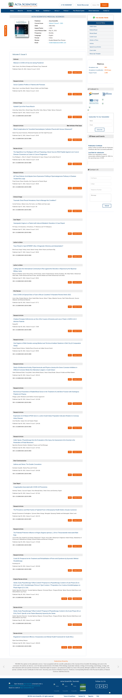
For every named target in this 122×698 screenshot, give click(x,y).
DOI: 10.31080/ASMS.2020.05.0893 (22, 255)
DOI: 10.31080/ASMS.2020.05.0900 (22, 378)
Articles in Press (94, 40)
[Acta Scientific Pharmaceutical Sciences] (56, 687)
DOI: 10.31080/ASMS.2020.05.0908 (22, 545)
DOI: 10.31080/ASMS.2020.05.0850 (22, 646)
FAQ (97, 696)
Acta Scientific (95, 162)
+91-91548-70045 (101, 18)
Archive (92, 43)
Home (12, 10)
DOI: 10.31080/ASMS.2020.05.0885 (22, 597)
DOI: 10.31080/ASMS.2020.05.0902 (22, 426)
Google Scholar (77, 72)
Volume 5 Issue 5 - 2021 (56, 23)
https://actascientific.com (27, 688)
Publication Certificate (95, 140)
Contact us (106, 10)
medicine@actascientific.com (57, 42)
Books (37, 10)
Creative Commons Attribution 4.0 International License (24, 686)
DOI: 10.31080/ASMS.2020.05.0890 (22, 187)
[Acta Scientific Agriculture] (74, 687)
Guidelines (46, 10)
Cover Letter (93, 50)
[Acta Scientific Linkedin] (106, 686)
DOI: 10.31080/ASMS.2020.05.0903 (22, 450)
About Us (20, 10)
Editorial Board (93, 30)
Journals (29, 10)
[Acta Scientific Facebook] (97, 686)
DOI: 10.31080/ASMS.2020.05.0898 (22, 329)
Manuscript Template (95, 53)
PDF (70, 72)
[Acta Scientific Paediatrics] (65, 687)
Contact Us (82, 696)
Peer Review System (78, 10)
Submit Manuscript (83, 5)
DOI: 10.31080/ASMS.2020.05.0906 (22, 496)
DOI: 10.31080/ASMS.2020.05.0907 (22, 519)
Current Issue (93, 36)
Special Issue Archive (95, 47)
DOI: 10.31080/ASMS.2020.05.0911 (22, 623)
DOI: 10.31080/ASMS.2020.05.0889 (22, 162)
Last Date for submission (96, 147)
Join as (56, 10)
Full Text (64, 598)
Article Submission (94, 10)
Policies (66, 10)
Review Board (93, 33)
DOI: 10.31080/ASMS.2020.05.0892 (22, 232)
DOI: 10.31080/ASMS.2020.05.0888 (22, 138)
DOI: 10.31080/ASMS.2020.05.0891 (22, 209)
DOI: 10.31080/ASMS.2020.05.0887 (22, 115)
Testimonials (5, 31)
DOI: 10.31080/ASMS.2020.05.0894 (22, 281)
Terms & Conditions (69, 696)
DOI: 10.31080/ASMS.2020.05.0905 (22, 473)
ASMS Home (93, 26)
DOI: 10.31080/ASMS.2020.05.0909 (22, 569)
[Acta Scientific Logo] (23, 4)
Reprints (90, 696)
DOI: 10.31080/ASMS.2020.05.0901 (22, 402)
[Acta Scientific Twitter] (102, 686)
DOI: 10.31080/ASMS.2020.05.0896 (22, 305)
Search (104, 5)
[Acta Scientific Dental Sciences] (82, 687)
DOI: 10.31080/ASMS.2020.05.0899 (22, 354)
